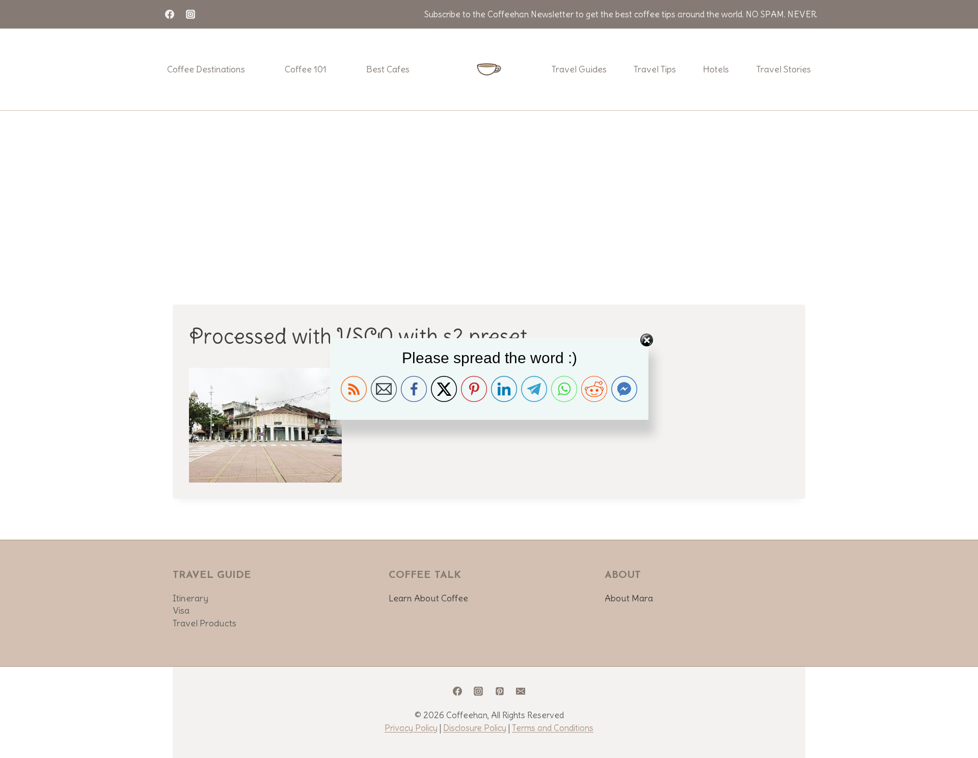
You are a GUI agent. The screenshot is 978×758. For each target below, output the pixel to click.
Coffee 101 (306, 69)
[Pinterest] (500, 691)
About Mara (629, 598)
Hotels (716, 69)
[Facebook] (169, 14)
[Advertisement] (489, 187)
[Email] (520, 691)
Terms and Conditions (552, 728)
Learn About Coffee (428, 598)
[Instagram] (190, 14)
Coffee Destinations (206, 69)
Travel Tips (655, 69)
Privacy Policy (411, 728)
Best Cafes (388, 69)
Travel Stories (783, 69)
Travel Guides (579, 69)
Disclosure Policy (474, 728)
